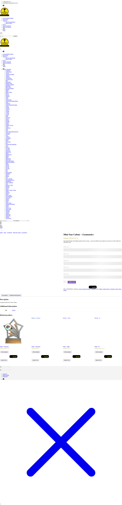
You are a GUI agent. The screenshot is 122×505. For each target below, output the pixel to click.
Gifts (7, 129)
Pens (7, 169)
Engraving (5, 376)
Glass (7, 130)
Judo (7, 145)
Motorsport (8, 159)
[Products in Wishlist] (0, 224)
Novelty (7, 166)
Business (8, 96)
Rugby (7, 189)
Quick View (4, 360)
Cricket (7, 110)
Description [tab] (4, 295)
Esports (7, 120)
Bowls (7, 93)
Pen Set (7, 167)
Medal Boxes (9, 154)
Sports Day (8, 197)
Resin (117, 289)
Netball (7, 164)
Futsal (7, 126)
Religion (7, 186)
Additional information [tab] (14, 295)
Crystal (7, 112)
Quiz (7, 183)
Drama (7, 119)
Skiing (7, 194)
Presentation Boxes (10, 180)
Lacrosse (8, 149)
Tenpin (7, 206)
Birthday (8, 89)
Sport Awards (6, 375)
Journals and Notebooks (11, 144)
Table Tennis (8, 203)
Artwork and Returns (10, 22)
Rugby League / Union (11, 190)
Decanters (8, 117)
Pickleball (8, 173)
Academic (8, 70)
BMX (7, 91)
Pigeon (7, 175)
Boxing (7, 94)
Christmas (8, 103)
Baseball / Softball (10, 84)
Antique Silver (106, 289)
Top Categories (7, 69)
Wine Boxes (8, 218)
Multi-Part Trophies (10, 162)
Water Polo (8, 215)
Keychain (8, 148)
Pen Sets (7, 168)
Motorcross (8, 158)
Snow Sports (8, 195)
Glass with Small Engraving (12, 131)
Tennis (7, 205)
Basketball (8, 85)
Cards (7, 97)
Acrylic (7, 73)
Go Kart (7, 134)
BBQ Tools (8, 87)
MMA (7, 157)
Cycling (7, 113)
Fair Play (8, 121)
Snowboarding (9, 196)
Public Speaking (9, 182)
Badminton (8, 82)
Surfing (7, 200)
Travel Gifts (8, 209)
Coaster (7, 107)
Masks (7, 153)
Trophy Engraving (7, 25)
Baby (7, 80)
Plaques (7, 176)
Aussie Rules (9, 78)
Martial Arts (8, 152)
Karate (7, 147)
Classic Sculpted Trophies (11, 105)
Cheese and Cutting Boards (12, 101)
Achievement (9, 71)
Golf (7, 135)
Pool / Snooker (9, 178)
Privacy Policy (9, 23)
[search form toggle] (1, 33)
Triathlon (8, 210)
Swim (7, 201)
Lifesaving (8, 150)
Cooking (8, 108)
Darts (7, 116)
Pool (7, 177)
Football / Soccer (9, 125)
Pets (6, 171)
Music (7, 163)
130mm (100, 289)
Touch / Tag (8, 208)
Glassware (8, 133)
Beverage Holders (10, 88)
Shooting (8, 192)
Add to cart (72, 282)
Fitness (7, 124)
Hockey (7, 139)
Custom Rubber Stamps (8, 18)
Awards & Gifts (9, 79)
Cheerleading (9, 99)
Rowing (7, 187)
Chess (7, 102)
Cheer (7, 98)
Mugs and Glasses (10, 161)
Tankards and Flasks (10, 204)
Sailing (7, 191)
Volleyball (8, 214)
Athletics (8, 77)
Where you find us (7, 27)
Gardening (8, 127)
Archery (7, 75)
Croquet (7, 111)
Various (7, 213)
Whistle (7, 217)
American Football (10, 74)
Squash (7, 199)
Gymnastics (8, 138)
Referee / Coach (9, 185)
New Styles (5, 19)
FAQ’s (4, 24)
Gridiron (7, 136)
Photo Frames (9, 172)
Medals (7, 155)
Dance (7, 115)
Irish (7, 143)
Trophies (8, 211)
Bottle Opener (9, 92)
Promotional (8, 181)
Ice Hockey (8, 141)
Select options (4, 352)
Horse (7, 140)
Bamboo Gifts (9, 83)
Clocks (7, 106)
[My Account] (0, 222)
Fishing (7, 122)
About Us (5, 20)
